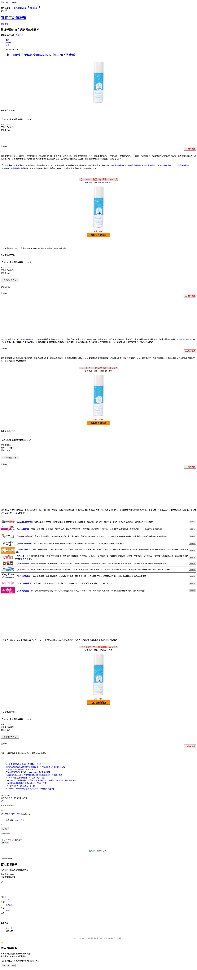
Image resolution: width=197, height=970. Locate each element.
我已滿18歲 (5, 965)
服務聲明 (120, 938)
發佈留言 (5, 843)
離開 (13, 965)
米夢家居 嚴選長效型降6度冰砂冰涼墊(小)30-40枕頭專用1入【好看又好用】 (35, 767)
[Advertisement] (98, 317)
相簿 (7, 40)
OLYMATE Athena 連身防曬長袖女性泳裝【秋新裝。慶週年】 (30, 789)
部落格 (8, 43)
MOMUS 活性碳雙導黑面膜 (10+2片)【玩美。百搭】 (26, 778)
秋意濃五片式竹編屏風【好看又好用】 (20, 770)
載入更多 (5, 829)
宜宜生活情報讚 (13, 18)
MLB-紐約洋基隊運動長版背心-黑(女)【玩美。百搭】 (26, 783)
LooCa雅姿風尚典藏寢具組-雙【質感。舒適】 (23, 764)
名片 (7, 45)
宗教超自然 (19, 820)
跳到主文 (4, 24)
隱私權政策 (111, 938)
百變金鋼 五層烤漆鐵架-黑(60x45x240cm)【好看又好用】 (28, 772)
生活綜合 (19, 35)
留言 (19, 814)
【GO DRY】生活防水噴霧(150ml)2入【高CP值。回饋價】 (41, 54)
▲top (3, 824)
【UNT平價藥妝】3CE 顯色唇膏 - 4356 (20, 786)
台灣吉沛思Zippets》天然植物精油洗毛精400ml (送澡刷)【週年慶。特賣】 (34, 775)
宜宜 (3, 801)
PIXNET (81, 938)
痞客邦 (13, 814)
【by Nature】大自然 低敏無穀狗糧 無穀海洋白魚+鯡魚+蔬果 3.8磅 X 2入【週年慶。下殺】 (41, 780)
